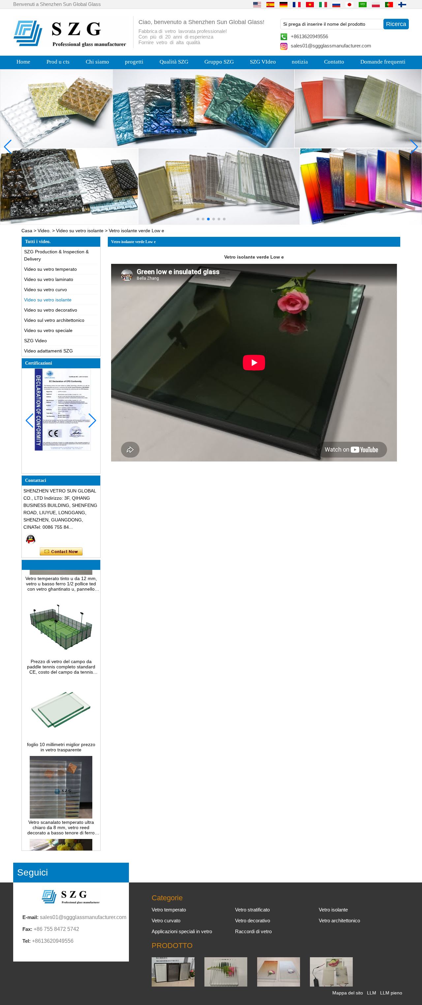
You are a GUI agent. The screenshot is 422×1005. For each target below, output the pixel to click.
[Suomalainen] (402, 4)
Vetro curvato (166, 920)
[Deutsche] (283, 4)
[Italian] (323, 4)
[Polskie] (376, 4)
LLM (371, 992)
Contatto (334, 62)
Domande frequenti (383, 62)
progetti (134, 62)
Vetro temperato (169, 909)
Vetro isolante (333, 909)
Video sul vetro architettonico (54, 320)
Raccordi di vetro (253, 931)
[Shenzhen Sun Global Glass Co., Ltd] (71, 45)
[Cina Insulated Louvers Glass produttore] (173, 985)
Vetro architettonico (339, 920)
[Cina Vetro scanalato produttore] (225, 985)
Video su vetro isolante (80, 230)
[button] (197, 219)
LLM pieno (391, 992)
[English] (257, 4)
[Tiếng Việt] (310, 4)
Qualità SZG (174, 62)
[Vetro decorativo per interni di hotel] (211, 147)
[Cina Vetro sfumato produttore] (278, 985)
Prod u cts (58, 62)
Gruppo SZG (219, 62)
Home (23, 62)
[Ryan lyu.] (30, 539)
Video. (44, 230)
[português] (389, 4)
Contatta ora (61, 551)
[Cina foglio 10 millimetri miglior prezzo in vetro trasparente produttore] (61, 730)
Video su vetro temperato (50, 269)
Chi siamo (97, 62)
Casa (26, 230)
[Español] (270, 4)
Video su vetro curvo (45, 289)
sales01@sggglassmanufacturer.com (331, 45)
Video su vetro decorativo (50, 310)
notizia (300, 62)
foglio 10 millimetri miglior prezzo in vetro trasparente (61, 738)
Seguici (32, 872)
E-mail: (30, 917)
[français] (297, 4)
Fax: (27, 929)
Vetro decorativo (252, 920)
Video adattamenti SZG (48, 350)
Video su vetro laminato (48, 279)
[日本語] (349, 4)
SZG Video (35, 340)
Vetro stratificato (252, 909)
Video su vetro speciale (48, 330)
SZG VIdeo (263, 62)
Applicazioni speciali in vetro (182, 931)
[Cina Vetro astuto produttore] (331, 985)
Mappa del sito (347, 992)
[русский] (336, 4)
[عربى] (363, 4)
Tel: (26, 941)
